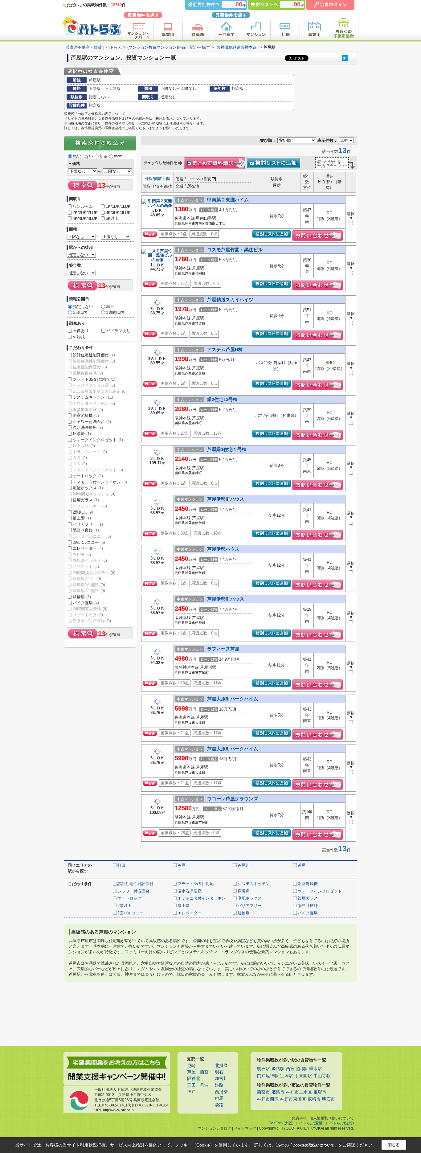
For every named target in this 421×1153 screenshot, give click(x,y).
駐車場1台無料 (89, 584)
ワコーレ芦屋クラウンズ (232, 798)
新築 (104, 156)
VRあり (79, 336)
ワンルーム (83, 206)
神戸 (191, 1091)
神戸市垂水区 (299, 1092)
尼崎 (191, 1065)
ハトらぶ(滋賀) (341, 1123)
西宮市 (263, 1092)
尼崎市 (314, 1099)
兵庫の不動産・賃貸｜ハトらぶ (94, 47)
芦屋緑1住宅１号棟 (227, 449)
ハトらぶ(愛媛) (311, 1123)
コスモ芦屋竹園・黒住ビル (235, 249)
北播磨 (221, 1065)
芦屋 (182, 865)
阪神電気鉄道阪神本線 (236, 47)
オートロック (88, 476)
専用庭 (82, 554)
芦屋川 (244, 865)
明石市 (328, 1099)
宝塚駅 (286, 1075)
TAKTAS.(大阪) (281, 1123)
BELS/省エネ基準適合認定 (100, 391)
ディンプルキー (90, 506)
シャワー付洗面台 (92, 421)
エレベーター (88, 548)
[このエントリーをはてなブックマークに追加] (345, 58)
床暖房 (82, 433)
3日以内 (80, 312)
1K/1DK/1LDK (118, 206)
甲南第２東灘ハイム (228, 199)
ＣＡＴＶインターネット (98, 470)
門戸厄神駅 (268, 1075)
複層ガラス (86, 500)
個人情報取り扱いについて (331, 1118)
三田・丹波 (198, 1085)
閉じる (394, 1145)
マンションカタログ (214, 1128)
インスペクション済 (94, 385)
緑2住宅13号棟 (222, 399)
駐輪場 (82, 596)
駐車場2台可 (87, 578)
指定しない (83, 156)
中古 (118, 156)
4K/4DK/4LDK (85, 218)
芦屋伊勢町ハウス (225, 499)
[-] (157, 206)
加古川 (221, 1078)
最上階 (82, 518)
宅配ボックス (88, 488)
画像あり (81, 330)
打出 (121, 865)
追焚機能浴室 (88, 409)
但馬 (219, 1098)
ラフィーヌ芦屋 (223, 648)
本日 (110, 306)
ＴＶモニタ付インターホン (100, 482)
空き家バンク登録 (92, 620)
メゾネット (86, 566)
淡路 (219, 1104)
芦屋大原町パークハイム (232, 698)
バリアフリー (88, 524)
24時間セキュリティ (94, 494)
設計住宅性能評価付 (94, 355)
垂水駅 (315, 1068)
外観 (149, 178)
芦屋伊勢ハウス (223, 549)
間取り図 (162, 178)
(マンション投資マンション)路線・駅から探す (168, 47)
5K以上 (112, 218)
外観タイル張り (90, 560)
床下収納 (84, 445)
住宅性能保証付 (90, 367)
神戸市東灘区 (293, 1099)
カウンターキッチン (94, 403)
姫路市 (278, 1092)
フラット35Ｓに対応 (94, 379)
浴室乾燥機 (86, 415)
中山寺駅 (322, 1075)
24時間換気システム (94, 572)
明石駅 (263, 1068)
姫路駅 (278, 1068)
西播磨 (221, 1091)
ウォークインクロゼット (98, 439)
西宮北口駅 (297, 1068)
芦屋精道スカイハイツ (230, 299)
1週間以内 (115, 312)
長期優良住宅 (88, 373)
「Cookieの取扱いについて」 (313, 1145)
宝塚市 (319, 1092)
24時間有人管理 (90, 608)
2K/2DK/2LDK (85, 212)
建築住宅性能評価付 (94, 361)
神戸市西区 (268, 1099)
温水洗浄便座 (88, 427)
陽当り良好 (86, 530)
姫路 (219, 1085)
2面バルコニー (89, 542)
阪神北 (193, 1078)
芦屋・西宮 (198, 1072)
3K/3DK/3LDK (118, 212)
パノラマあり (118, 330)
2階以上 (83, 512)
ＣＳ (80, 464)
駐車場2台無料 (89, 590)
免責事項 (299, 1118)
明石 (219, 1072)
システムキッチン (93, 397)
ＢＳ (80, 457)
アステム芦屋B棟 (225, 349)
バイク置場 (86, 603)
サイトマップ (245, 1128)
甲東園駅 (303, 1075)
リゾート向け (88, 615)
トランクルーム (90, 451)
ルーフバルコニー (92, 536)
